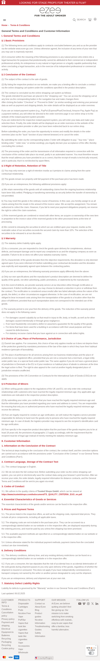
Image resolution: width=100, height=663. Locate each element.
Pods (20, 610)
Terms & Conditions (20, 25)
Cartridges (23, 607)
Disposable (23, 603)
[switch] (91, 653)
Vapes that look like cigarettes (23, 626)
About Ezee (40, 607)
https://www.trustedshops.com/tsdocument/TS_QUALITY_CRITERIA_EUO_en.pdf (42, 494)
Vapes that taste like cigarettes (23, 636)
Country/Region (45, 658)
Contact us (40, 603)
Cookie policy (8, 648)
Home (4, 25)
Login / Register (95, 19)
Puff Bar (22, 620)
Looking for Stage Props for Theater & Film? (52, 2)
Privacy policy (8, 619)
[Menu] (95, 646)
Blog (37, 610)
